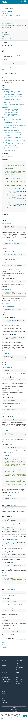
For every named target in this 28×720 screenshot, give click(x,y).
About (18, 672)
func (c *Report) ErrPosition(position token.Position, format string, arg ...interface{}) (13, 134)
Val (16, 202)
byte (19, 254)
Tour (17, 665)
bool (7, 321)
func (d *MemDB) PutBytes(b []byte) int (14, 116)
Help (17, 669)
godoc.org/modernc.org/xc (17, 67)
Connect (4, 689)
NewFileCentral (13, 182)
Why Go (4, 660)
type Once (4, 117)
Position (5, 543)
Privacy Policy (14, 711)
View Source (23, 161)
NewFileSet (16, 178)
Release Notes (19, 681)
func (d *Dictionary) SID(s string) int (13, 96)
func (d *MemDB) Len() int (10, 114)
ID (13, 251)
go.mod (7, 23)
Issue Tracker (19, 679)
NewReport (8, 495)
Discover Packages (6, 5)
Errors (12, 562)
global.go (4, 646)
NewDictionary (11, 174)
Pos (19, 195)
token (11, 178)
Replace (20, 191)
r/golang (3, 698)
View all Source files (21, 639)
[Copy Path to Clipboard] (20, 5)
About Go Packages (6, 679)
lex (16, 188)
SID (14, 278)
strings (16, 191)
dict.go (3, 644)
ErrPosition (14, 539)
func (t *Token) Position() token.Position (14, 143)
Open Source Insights (8, 38)
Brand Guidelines (20, 683)
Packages (4, 672)
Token (19, 554)
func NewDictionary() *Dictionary (12, 91)
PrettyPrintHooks (20, 187)
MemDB (7, 353)
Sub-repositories (5, 677)
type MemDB (5, 107)
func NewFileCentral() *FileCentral (12, 99)
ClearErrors (14, 505)
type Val (4, 148)
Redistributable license (8, 25)
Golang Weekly (5, 702)
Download (18, 675)
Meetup (3, 700)
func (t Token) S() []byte (10, 145)
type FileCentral (6, 97)
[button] (2, 23)
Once (4, 321)
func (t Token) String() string (11, 147)
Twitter (3, 691)
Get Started (19, 660)
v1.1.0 (5, 11)
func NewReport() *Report (10, 122)
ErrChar (13, 527)
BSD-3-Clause (9, 15)
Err (11, 516)
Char (18, 188)
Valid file (7, 23)
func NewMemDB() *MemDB (11, 109)
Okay (25, 716)
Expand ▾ (4, 69)
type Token (4, 142)
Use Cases (4, 663)
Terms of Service (14, 709)
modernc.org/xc (15, 5)
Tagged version (21, 25)
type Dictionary (6, 89)
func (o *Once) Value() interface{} (12, 119)
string (18, 281)
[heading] (6, 2)
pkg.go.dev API (5, 681)
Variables (4, 88)
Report (7, 455)
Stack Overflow (19, 667)
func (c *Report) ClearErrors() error (13, 124)
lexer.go (4, 647)
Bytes (12, 377)
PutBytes (14, 416)
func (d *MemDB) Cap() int (11, 112)
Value (11, 444)
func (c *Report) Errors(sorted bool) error (14, 140)
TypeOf (12, 188)
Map (14, 317)
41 (5, 17)
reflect (9, 188)
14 (17, 15)
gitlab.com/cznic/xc (6, 34)
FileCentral (8, 289)
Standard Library (5, 675)
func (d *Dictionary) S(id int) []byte (13, 94)
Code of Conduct (20, 686)
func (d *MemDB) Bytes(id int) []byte (13, 111)
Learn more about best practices (9, 29)
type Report (5, 120)
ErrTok (12, 552)
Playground (18, 663)
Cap (12, 397)
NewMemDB (9, 168)
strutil (13, 187)
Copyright (14, 707)
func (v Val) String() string (10, 150)
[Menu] (14, 42)
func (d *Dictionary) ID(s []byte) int (13, 92)
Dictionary (8, 223)
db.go (3, 642)
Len (12, 407)
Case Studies (4, 665)
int (21, 254)
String (11, 608)
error (20, 507)
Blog (17, 677)
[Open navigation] (25, 2)
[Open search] (22, 2)
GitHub (3, 693)
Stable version (6, 27)
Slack (3, 695)
